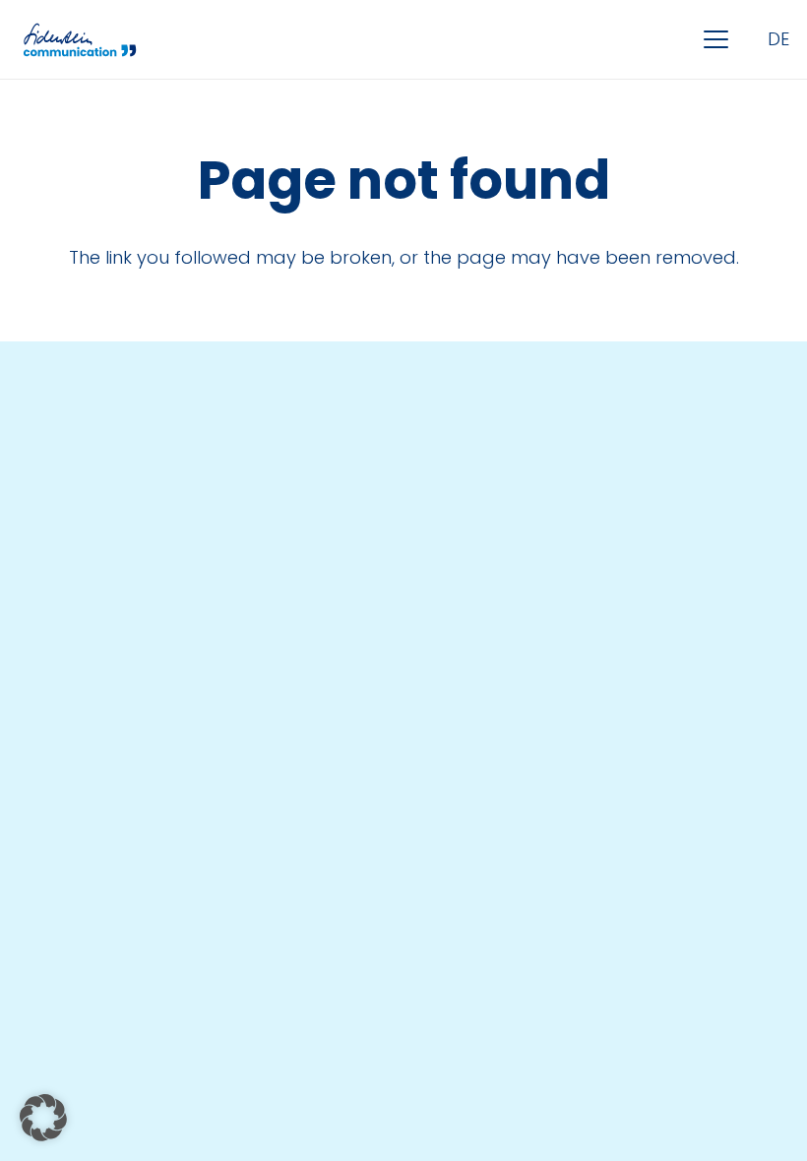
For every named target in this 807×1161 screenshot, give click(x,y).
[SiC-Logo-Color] (80, 40)
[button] (716, 40)
